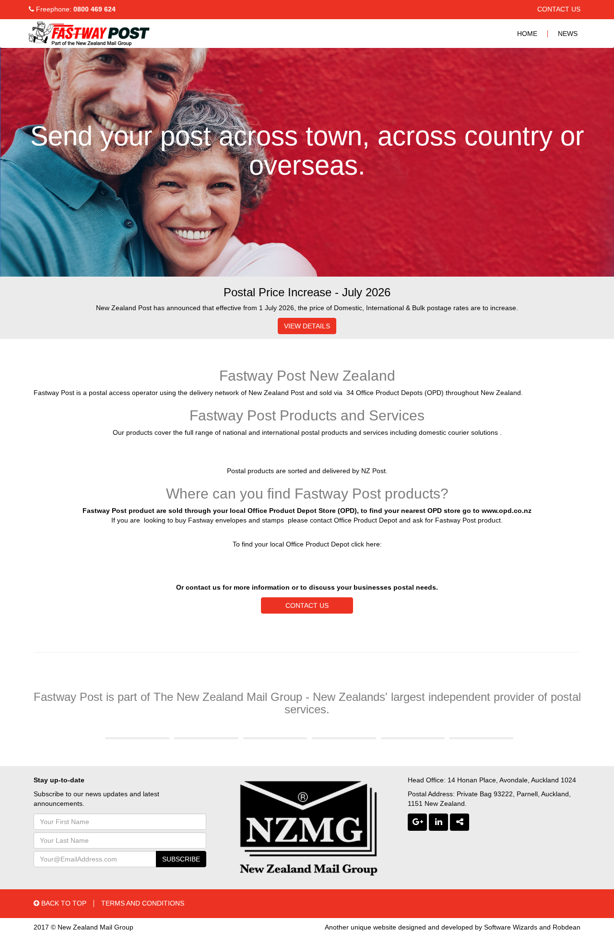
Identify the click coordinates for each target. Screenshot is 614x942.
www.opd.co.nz (506, 510)
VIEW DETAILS (307, 326)
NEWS (568, 33)
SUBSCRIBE (181, 859)
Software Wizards (510, 927)
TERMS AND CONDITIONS (142, 903)
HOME (527, 33)
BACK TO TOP (62, 903)
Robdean (566, 927)
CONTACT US (558, 9)
